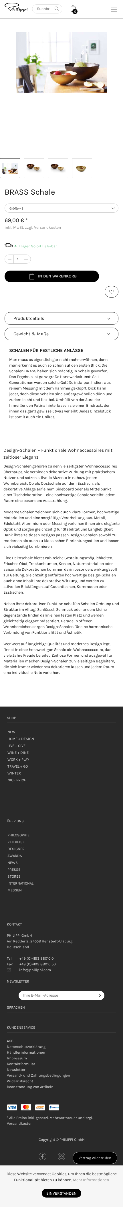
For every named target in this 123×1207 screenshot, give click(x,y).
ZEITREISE (16, 842)
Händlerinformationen (26, 1052)
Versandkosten (20, 1123)
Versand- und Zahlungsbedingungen (38, 1075)
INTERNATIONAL (20, 883)
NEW (11, 732)
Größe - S (16, 208)
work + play (18, 759)
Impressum (17, 1058)
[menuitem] (61, 1041)
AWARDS (14, 856)
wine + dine (18, 752)
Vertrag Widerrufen (95, 1158)
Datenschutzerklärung (26, 1046)
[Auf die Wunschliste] (111, 292)
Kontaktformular (21, 1064)
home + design (20, 739)
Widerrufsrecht (20, 1081)
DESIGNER (16, 849)
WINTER (14, 773)
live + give (16, 746)
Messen (14, 890)
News (12, 862)
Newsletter (16, 1069)
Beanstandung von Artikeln (30, 1087)
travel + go (17, 766)
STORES (14, 876)
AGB (10, 1041)
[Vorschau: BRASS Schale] (10, 168)
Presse (13, 869)
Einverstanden (61, 1193)
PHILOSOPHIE (18, 835)
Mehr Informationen (91, 1179)
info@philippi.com (35, 970)
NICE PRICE (16, 780)
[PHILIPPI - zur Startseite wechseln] (16, 7)
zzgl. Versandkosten (43, 227)
